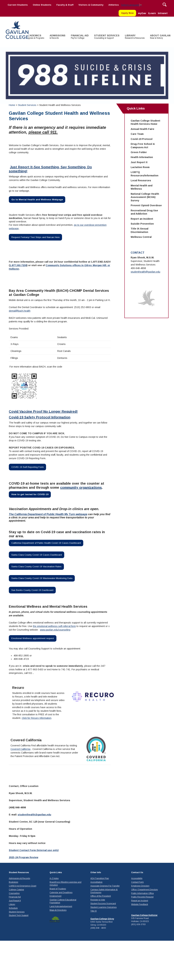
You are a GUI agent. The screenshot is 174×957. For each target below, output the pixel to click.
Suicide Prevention (142, 223)
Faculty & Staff (64, 5)
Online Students (42, 5)
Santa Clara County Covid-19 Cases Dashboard (36, 555)
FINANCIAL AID (80, 36)
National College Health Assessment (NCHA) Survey (145, 197)
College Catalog (16, 889)
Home (12, 105)
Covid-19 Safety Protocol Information (39, 417)
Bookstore (13, 882)
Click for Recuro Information (36, 718)
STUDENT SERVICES (106, 36)
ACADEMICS (35, 36)
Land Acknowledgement (61, 906)
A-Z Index (54, 878)
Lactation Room (140, 167)
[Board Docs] (55, 919)
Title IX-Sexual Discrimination (139, 230)
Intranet (163, 13)
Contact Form (137, 882)
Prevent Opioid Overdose (146, 205)
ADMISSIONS (57, 36)
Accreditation (96, 882)
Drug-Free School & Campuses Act (143, 146)
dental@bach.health (19, 310)
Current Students (18, 5)
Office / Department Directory (144, 889)
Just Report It (139, 162)
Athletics (113, 5)
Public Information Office (142, 893)
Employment (55, 896)
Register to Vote (97, 900)
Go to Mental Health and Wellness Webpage (37, 199)
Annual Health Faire (142, 129)
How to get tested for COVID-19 (29, 494)
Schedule (13, 908)
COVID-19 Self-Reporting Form (27, 467)
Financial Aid (15, 897)
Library (12, 904)
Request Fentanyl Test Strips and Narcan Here (35, 237)
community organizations (81, 487)
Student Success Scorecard (103, 903)
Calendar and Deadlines (61, 892)
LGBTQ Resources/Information (144, 174)
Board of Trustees (58, 889)
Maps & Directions (58, 910)
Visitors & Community (91, 5)
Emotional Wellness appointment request (32, 638)
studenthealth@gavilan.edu (34, 814)
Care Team (137, 134)
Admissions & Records (19, 878)
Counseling (14, 893)
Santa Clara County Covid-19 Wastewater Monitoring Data (41, 578)
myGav (142, 13)
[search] (164, 4)
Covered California (20, 749)
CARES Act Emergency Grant (22, 886)
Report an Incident (142, 218)
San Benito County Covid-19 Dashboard (32, 590)
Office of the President (100, 896)
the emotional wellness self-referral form (54, 626)
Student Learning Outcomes (103, 907)
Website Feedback (139, 904)
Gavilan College (17, 29)
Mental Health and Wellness (141, 187)
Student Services (27, 105)
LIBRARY (135, 36)
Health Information (142, 157)
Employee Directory (140, 886)
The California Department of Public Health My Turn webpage (48, 514)
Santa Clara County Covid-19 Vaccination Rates (36, 566)
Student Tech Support (18, 915)
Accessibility (136, 878)
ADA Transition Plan (99, 878)
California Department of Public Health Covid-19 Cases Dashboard (46, 543)
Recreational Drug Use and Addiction (144, 212)
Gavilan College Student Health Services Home (145, 122)
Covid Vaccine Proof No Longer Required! (43, 411)
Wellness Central (141, 237)
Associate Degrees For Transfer (105, 886)
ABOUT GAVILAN (160, 36)
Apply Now (127, 13)
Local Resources (141, 180)
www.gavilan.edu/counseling (55, 629)
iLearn (152, 13)
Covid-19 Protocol (141, 139)
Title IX (93, 911)
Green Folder (139, 152)
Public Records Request (142, 897)
